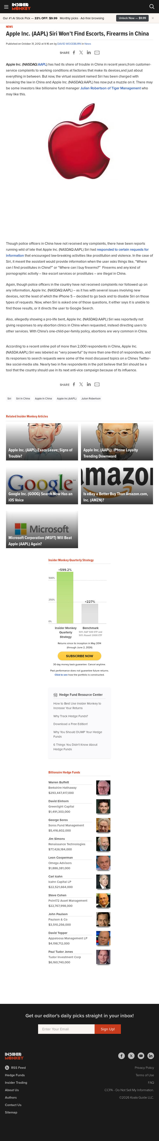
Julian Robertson (91, 398)
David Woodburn (69, 44)
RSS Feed (18, 1067)
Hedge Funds (15, 1075)
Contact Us (13, 1105)
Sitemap (11, 1112)
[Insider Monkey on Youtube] (142, 1055)
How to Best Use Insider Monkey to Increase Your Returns (77, 706)
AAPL (42, 64)
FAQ (151, 1082)
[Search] (152, 6)
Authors (11, 1097)
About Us (12, 1090)
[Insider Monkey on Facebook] (123, 1055)
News (9, 27)
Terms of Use (145, 1075)
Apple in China (43, 398)
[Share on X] (82, 52)
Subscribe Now (79, 656)
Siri (9, 398)
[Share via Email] (96, 52)
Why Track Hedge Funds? (70, 716)
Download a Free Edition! (70, 724)
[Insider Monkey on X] (133, 1055)
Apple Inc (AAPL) (66, 398)
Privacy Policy (144, 1067)
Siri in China (23, 398)
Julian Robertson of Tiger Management (110, 88)
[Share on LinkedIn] (89, 52)
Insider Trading (16, 1082)
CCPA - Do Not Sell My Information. (129, 1090)
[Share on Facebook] (75, 52)
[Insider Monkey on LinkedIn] (150, 1055)
